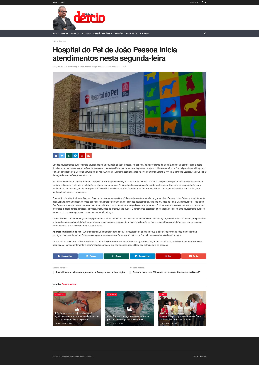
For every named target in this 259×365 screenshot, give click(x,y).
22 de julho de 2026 (116, 323)
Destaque (62, 41)
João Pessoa (85, 66)
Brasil (64, 33)
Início (55, 33)
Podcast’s (131, 33)
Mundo (75, 33)
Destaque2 (60, 294)
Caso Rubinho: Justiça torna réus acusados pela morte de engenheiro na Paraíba (128, 317)
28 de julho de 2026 (64, 323)
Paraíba (119, 33)
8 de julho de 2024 (60, 66)
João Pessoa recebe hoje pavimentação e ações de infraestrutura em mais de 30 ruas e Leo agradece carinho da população (76, 316)
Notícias (86, 33)
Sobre (55, 2)
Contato (61, 2)
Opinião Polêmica (102, 33)
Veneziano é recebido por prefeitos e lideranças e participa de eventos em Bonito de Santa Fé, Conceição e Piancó (181, 316)
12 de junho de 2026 (169, 323)
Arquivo (144, 33)
